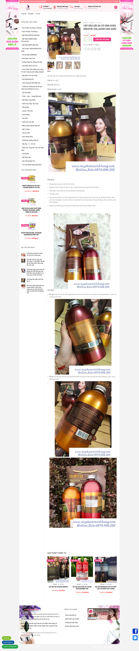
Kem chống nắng (27, 136)
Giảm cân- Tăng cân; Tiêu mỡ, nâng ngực (32, 149)
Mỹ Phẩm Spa (26, 157)
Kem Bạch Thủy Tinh (28, 58)
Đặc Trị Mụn (26, 129)
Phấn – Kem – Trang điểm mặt (31, 96)
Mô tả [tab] (48, 71)
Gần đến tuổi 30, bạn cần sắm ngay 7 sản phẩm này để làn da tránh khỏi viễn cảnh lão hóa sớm (35, 262)
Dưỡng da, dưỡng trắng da (30, 140)
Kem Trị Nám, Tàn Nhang (29, 31)
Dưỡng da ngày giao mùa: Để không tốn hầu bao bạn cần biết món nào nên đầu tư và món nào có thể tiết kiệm (35, 272)
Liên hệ (38, 13)
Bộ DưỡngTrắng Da (28, 79)
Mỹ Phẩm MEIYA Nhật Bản (30, 45)
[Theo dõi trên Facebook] (113, 1)
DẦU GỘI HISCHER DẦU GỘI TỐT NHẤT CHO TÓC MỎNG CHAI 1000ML (106, 588)
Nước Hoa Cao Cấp (28, 122)
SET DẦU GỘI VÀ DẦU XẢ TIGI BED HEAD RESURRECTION (82, 588)
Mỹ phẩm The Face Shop (29, 75)
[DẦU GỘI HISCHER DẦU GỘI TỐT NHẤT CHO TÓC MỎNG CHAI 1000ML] (106, 569)
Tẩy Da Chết (26, 133)
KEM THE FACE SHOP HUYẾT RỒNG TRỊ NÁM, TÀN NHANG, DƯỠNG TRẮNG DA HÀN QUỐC (31, 210)
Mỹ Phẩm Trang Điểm (28, 100)
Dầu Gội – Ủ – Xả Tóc (28, 144)
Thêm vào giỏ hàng (102, 39)
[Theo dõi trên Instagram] (115, 1)
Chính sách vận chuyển (72, 619)
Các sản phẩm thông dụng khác (32, 165)
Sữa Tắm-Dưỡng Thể (28, 161)
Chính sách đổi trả (70, 615)
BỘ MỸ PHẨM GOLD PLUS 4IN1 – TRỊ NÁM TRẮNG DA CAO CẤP (31, 186)
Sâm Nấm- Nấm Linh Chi (29, 66)
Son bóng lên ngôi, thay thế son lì (35, 280)
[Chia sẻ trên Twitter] (88, 49)
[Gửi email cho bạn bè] (92, 49)
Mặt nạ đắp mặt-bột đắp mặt (31, 126)
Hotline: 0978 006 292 (10, 647)
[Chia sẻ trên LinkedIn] (99, 49)
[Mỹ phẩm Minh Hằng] (28, 7)
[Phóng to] (50, 58)
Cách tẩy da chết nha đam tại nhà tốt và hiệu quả (35, 254)
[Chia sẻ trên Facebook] (85, 49)
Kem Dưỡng (26, 114)
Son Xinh (25, 118)
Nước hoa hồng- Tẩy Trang (30, 104)
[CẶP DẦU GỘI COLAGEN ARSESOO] (58, 569)
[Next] (77, 40)
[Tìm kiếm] (115, 7)
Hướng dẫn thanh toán (72, 626)
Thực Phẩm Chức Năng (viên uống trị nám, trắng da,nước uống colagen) (32, 71)
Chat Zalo (6, 638)
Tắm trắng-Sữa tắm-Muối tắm (31, 83)
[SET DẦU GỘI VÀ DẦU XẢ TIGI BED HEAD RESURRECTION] (82, 569)
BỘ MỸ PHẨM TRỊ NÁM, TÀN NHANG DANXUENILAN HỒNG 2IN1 (31, 234)
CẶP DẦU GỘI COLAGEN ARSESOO (58, 587)
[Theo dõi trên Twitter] (117, 1)
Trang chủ (23, 13)
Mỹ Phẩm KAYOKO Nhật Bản (31, 35)
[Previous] (50, 40)
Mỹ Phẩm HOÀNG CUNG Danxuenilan (29, 40)
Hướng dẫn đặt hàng (71, 622)
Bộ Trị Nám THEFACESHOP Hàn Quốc (31, 50)
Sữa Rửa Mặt (26, 93)
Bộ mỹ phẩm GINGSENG (29, 55)
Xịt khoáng (25, 154)
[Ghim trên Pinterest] (95, 49)
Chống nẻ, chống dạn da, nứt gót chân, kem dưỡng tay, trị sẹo (31, 88)
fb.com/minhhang (47, 8)
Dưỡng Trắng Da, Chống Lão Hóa (32, 62)
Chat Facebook (8, 642)
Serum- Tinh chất (27, 111)
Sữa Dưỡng (25, 107)
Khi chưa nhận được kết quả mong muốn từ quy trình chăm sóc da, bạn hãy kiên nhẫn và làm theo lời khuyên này (35, 289)
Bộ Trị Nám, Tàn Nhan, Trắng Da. (32, 28)
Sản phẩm (30, 13)
